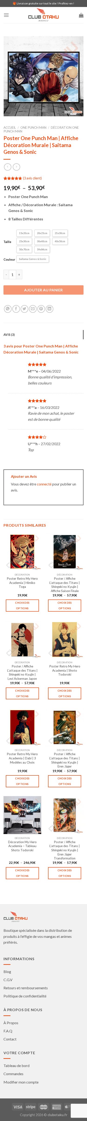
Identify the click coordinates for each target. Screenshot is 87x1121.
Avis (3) (9, 335)
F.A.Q (7, 1031)
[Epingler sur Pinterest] (41, 309)
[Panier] (81, 15)
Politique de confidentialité (24, 996)
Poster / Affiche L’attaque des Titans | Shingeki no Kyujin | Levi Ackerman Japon (22, 672)
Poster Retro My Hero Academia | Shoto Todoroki (64, 670)
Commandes (13, 1073)
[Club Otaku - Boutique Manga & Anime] (43, 15)
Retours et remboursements (25, 988)
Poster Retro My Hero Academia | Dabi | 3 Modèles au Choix (22, 758)
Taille (7, 242)
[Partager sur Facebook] (16, 309)
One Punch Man (33, 127)
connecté (44, 484)
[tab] (43, 334)
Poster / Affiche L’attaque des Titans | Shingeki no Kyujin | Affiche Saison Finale (64, 585)
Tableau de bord (16, 1065)
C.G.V (8, 979)
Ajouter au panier (43, 290)
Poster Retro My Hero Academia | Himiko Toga (22, 583)
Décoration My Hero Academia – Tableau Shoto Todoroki (22, 846)
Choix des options (22, 605)
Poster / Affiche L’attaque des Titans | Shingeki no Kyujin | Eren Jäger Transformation (64, 850)
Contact (9, 1039)
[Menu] (6, 15)
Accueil (9, 127)
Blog (7, 971)
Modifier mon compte (21, 1082)
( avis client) (32, 178)
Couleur (9, 259)
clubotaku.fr (57, 1115)
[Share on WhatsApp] (8, 309)
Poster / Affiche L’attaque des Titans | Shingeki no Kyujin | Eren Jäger (64, 760)
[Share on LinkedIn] (49, 309)
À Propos (10, 1022)
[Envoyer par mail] (33, 309)
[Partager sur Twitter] (24, 309)
